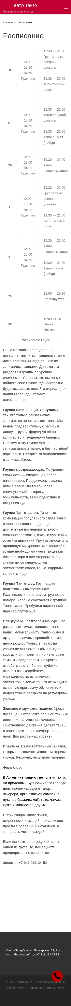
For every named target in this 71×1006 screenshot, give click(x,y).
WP (24, 988)
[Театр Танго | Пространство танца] (6, 5)
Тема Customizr (55, 988)
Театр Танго (24, 981)
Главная (8, 22)
